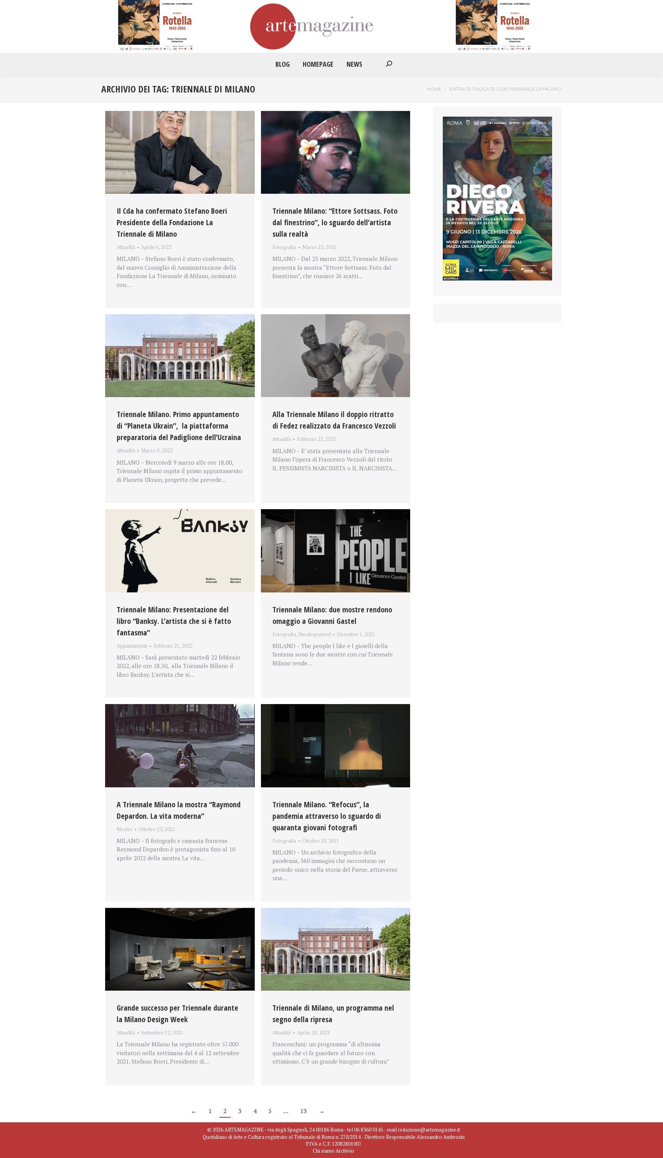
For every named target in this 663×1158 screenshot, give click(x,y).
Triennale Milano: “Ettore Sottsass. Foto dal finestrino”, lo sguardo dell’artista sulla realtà (334, 222)
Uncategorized (315, 634)
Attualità (126, 247)
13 (303, 1111)
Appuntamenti (132, 645)
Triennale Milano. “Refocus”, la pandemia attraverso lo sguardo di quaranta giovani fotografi (326, 816)
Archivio (345, 1150)
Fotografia (284, 247)
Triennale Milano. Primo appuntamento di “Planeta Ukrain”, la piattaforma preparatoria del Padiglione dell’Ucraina (179, 425)
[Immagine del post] (180, 152)
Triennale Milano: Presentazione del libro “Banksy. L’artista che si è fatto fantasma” (174, 621)
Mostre (124, 829)
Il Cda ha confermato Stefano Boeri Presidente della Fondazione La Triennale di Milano (172, 222)
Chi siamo (324, 1150)
